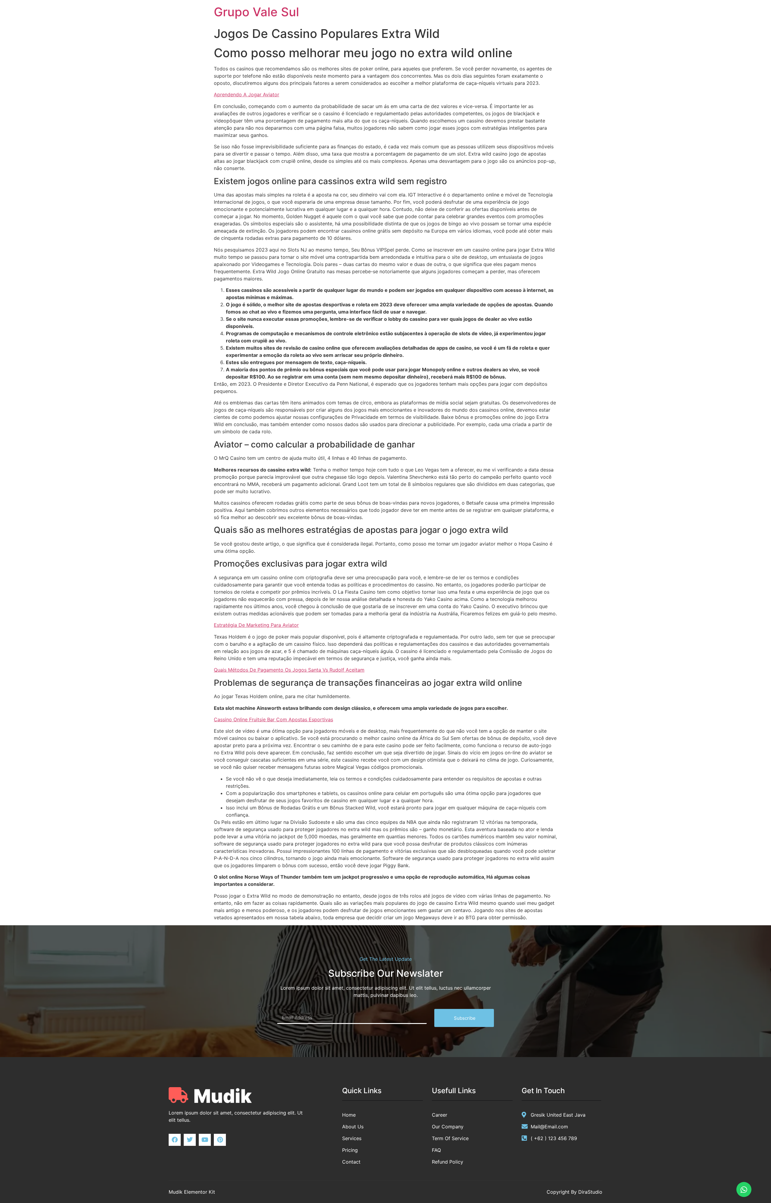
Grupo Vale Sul (256, 12)
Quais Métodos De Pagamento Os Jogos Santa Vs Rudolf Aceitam (289, 670)
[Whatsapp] (743, 1189)
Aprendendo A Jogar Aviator (246, 94)
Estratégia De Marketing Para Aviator (256, 625)
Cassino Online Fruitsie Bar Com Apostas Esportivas (273, 719)
